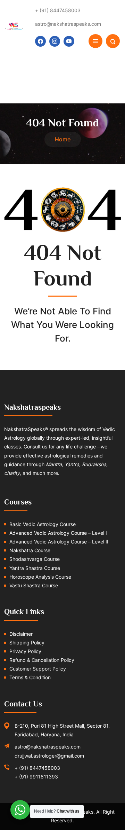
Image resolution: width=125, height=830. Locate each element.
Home (62, 139)
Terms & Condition (30, 677)
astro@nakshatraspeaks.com (48, 747)
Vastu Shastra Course (33, 585)
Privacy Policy (25, 651)
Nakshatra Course (29, 550)
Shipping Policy (26, 642)
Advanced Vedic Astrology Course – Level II (58, 542)
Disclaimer (21, 634)
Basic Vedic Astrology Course (42, 524)
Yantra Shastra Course (34, 568)
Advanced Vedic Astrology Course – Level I (58, 533)
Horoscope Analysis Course (40, 577)
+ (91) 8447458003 (37, 768)
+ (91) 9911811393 (36, 777)
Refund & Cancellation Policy (41, 660)
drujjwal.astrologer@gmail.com (49, 756)
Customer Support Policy (37, 669)
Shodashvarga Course (34, 559)
